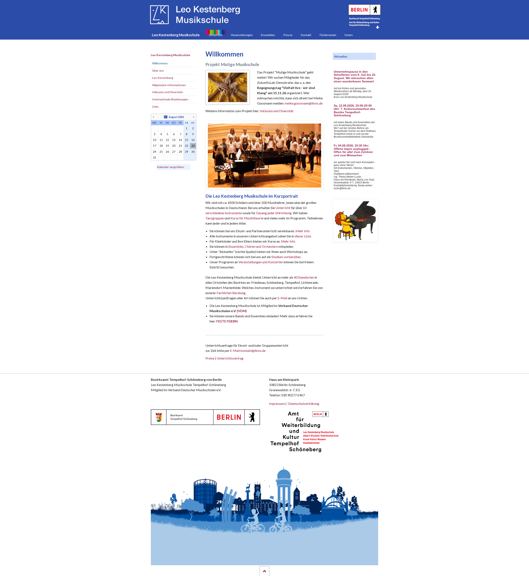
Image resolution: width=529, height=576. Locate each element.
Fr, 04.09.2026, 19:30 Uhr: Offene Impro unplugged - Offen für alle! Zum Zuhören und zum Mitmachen (353, 150)
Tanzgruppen (215, 218)
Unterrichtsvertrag (230, 358)
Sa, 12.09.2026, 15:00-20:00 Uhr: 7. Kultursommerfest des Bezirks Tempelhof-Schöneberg (354, 110)
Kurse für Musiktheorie (246, 218)
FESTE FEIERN (227, 321)
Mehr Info (302, 231)
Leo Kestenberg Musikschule (170, 55)
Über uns (158, 70)
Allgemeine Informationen (169, 85)
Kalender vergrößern (170, 167)
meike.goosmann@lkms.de (304, 103)
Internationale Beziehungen (170, 99)
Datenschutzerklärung (303, 403)
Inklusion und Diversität (276, 111)
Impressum (277, 403)
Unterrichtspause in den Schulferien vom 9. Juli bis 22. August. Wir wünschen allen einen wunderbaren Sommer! (355, 76)
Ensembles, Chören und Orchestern (253, 246)
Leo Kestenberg (162, 77)
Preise (209, 358)
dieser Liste (303, 236)
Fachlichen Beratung (230, 293)
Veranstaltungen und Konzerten (260, 262)
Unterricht (282, 208)
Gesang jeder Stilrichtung (274, 213)
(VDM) (242, 311)
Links (155, 106)
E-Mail (282, 298)
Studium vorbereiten (286, 257)
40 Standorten (304, 277)
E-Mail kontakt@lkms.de (247, 350)
